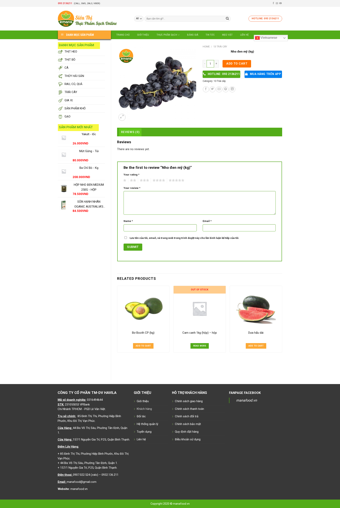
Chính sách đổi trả (186, 416)
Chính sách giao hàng (189, 401)
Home (206, 46)
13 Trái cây (220, 46)
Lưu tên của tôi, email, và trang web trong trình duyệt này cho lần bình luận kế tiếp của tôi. (184, 237)
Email (207, 221)
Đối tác (141, 416)
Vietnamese (268, 37)
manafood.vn (246, 400)
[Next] (282, 329)
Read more (199, 346)
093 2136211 (65, 3)
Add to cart (236, 63)
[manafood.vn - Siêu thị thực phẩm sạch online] (93, 19)
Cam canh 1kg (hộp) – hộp (199, 332)
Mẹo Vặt (227, 34)
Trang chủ (123, 34)
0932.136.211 (110, 475)
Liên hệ (244, 34)
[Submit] (227, 19)
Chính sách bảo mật (188, 424)
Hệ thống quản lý (147, 424)
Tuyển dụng (144, 431)
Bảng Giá (192, 34)
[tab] (130, 132)
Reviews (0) (130, 132)
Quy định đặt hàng (187, 431)
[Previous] (117, 329)
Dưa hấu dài (255, 332)
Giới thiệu (143, 34)
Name (128, 221)
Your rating (131, 174)
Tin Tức (210, 34)
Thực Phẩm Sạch (167, 34)
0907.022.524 (81, 475)
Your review (132, 188)
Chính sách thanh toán (189, 409)
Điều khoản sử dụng (187, 439)
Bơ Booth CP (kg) (143, 332)
